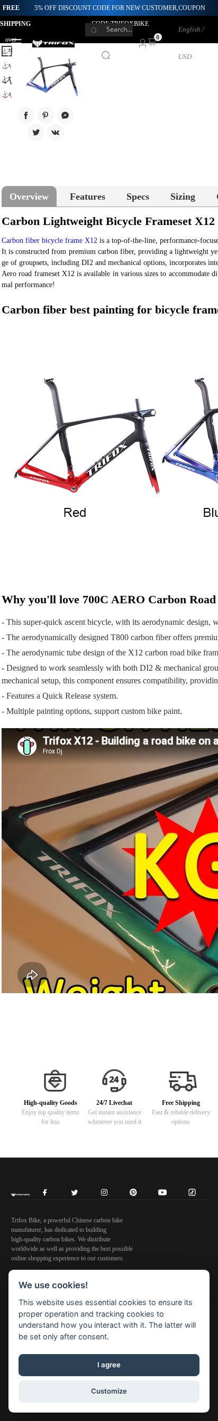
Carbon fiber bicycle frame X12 (49, 240)
